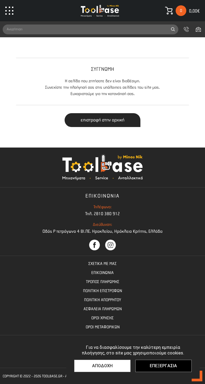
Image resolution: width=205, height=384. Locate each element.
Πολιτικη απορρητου (102, 300)
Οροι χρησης (102, 318)
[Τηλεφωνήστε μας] (186, 29)
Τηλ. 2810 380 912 (102, 213)
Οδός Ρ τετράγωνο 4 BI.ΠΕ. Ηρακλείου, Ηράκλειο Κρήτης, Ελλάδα (102, 231)
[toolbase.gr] (99, 11)
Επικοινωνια (102, 273)
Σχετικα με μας (102, 264)
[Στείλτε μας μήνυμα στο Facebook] (94, 245)
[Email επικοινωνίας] (198, 29)
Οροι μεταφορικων (103, 327)
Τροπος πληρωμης (102, 282)
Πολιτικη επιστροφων (102, 291)
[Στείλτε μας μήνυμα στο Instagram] (110, 245)
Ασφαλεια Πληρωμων (103, 309)
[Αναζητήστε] (173, 29)
